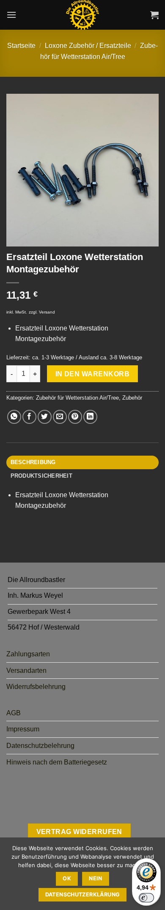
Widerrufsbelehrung (36, 686)
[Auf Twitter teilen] (45, 417)
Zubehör (132, 398)
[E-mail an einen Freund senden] (60, 417)
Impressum (22, 729)
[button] (11, 14)
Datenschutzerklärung (82, 894)
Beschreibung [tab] (33, 462)
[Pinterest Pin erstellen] (75, 417)
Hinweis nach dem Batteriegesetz (56, 762)
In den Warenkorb (92, 374)
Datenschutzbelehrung (40, 745)
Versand (47, 312)
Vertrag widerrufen (79, 831)
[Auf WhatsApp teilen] (14, 417)
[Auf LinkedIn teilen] (90, 417)
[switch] (146, 897)
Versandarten (26, 670)
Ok (67, 878)
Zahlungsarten (28, 654)
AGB (13, 713)
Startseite (21, 45)
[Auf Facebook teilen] (29, 417)
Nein (95, 878)
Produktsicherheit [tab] (41, 476)
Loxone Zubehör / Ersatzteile (88, 45)
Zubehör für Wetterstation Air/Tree (77, 398)
